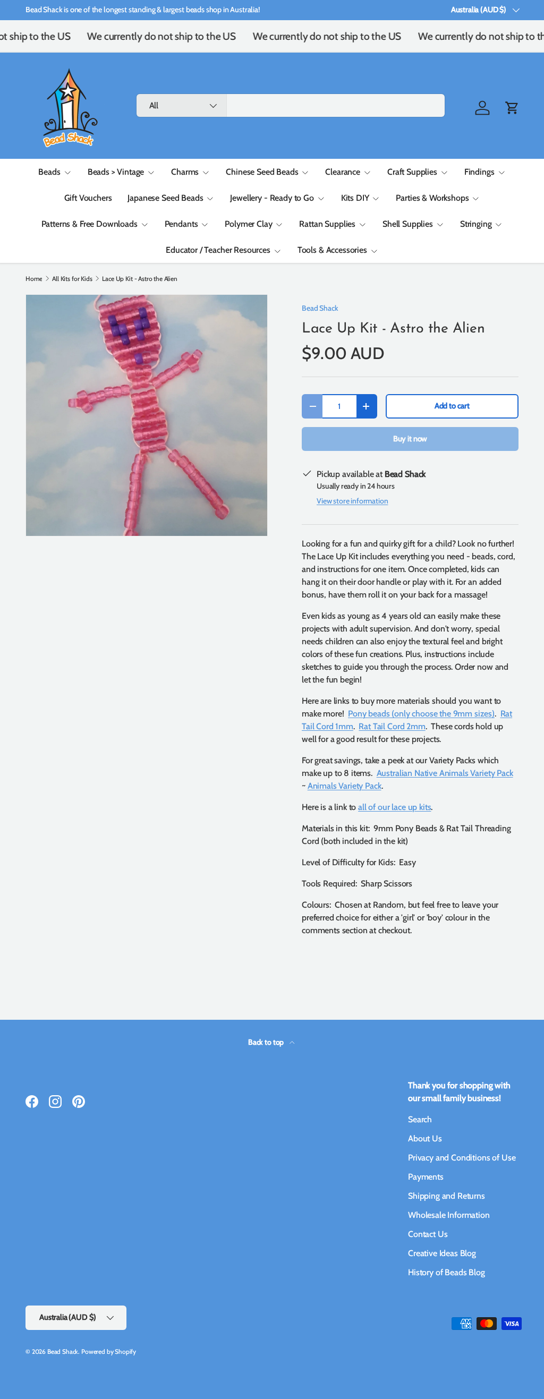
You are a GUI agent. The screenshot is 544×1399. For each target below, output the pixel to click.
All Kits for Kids (72, 279)
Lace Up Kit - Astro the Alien (139, 279)
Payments (426, 1177)
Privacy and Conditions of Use (461, 1158)
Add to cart (452, 406)
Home (34, 279)
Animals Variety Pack (344, 786)
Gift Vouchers (88, 198)
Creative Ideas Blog (442, 1253)
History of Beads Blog (446, 1272)
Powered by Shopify (108, 1351)
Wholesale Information (449, 1215)
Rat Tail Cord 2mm (392, 726)
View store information (352, 501)
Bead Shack (320, 308)
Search (420, 1119)
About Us (425, 1138)
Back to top (266, 1042)
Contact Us (427, 1234)
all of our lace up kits (394, 807)
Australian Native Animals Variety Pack (445, 773)
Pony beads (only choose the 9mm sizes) (421, 714)
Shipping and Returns (446, 1196)
